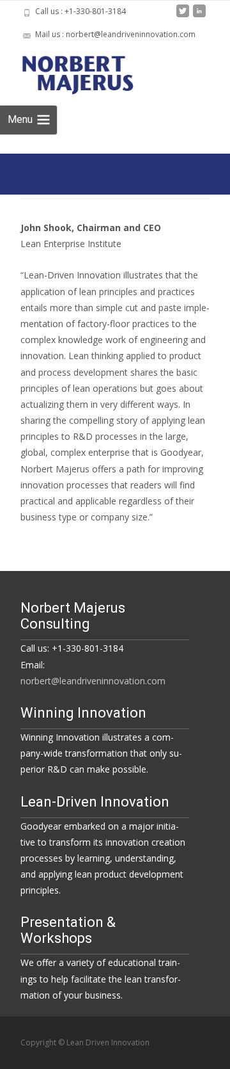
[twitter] (182, 16)
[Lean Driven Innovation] (90, 71)
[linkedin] (199, 16)
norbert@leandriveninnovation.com (92, 681)
